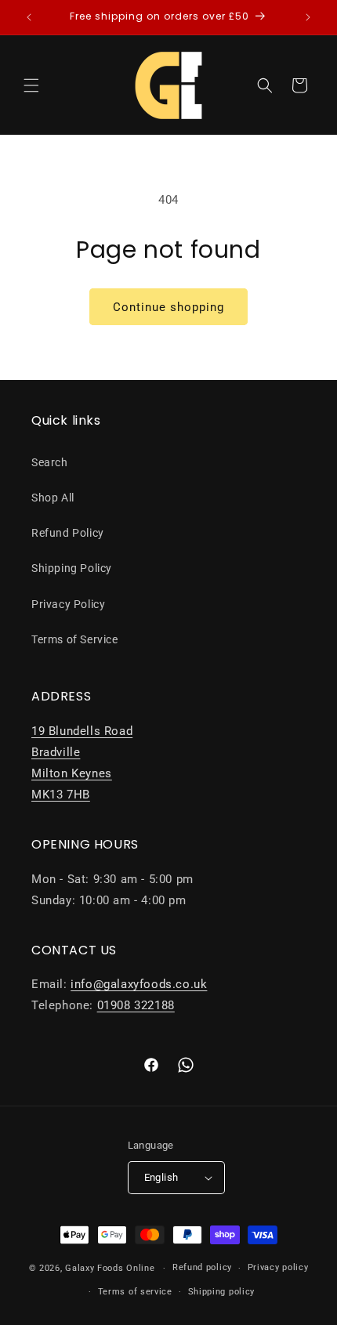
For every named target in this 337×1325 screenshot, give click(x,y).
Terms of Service (74, 639)
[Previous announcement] (29, 17)
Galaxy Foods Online (109, 1268)
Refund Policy (67, 533)
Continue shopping (168, 307)
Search (49, 462)
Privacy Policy (68, 604)
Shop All (52, 497)
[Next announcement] (308, 17)
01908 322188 (136, 1005)
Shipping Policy (71, 568)
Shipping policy (221, 1292)
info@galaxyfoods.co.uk (139, 984)
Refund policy (202, 1267)
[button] (31, 85)
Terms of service (135, 1292)
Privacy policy (278, 1267)
